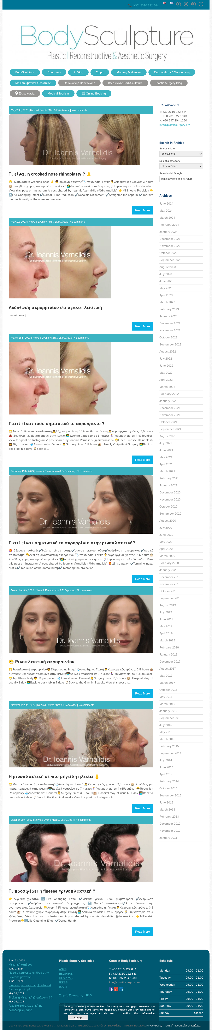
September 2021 (170, 429)
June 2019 (166, 619)
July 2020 (165, 527)
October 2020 (168, 506)
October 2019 (168, 591)
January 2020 (168, 570)
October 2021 (168, 422)
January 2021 (168, 485)
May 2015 (165, 732)
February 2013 (169, 816)
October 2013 (168, 788)
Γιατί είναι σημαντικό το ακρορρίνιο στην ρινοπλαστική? (72, 542)
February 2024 (169, 224)
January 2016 (168, 711)
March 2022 (167, 386)
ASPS (62, 969)
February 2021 (169, 478)
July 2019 (165, 612)
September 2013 (170, 795)
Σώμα (100, 72)
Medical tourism (58, 93)
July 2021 (165, 443)
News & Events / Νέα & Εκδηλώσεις (50, 110)
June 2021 (166, 450)
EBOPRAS (66, 973)
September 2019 (170, 598)
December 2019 (170, 577)
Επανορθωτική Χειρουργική (172, 72)
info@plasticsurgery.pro (174, 124)
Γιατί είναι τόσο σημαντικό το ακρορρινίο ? (56, 423)
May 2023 (165, 288)
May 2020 (165, 541)
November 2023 (170, 245)
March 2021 (167, 471)
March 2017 (167, 682)
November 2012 (170, 830)
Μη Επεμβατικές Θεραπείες (33, 83)
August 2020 (167, 520)
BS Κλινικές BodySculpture (125, 83)
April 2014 (166, 774)
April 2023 (166, 295)
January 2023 (168, 316)
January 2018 (168, 654)
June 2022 (166, 365)
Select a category (169, 161)
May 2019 (165, 626)
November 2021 (170, 415)
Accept (78, 1017)
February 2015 (169, 746)
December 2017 (170, 661)
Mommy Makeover (129, 72)
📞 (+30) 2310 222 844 (143, 5)
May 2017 (165, 675)
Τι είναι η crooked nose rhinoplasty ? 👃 (50, 174)
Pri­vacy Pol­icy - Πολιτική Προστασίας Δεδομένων (173, 1025)
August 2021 (167, 436)
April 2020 (166, 548)
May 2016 (165, 696)
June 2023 (166, 281)
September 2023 (170, 260)
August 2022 (167, 351)
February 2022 (169, 393)
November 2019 (170, 584)
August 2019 (167, 605)
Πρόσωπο (54, 72)
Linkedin (201, 3)
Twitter (186, 3)
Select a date (167, 148)
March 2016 (167, 703)
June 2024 (166, 203)
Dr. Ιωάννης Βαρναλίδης (79, 83)
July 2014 (165, 760)
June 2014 (166, 767)
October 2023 (168, 252)
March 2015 (167, 739)
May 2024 (165, 210)
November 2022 (170, 330)
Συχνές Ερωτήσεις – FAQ (75, 995)
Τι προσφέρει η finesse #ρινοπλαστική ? (52, 891)
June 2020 (166, 534)
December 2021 (170, 408)
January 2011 (168, 837)
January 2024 (168, 231)
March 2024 (167, 217)
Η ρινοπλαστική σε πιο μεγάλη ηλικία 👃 (54, 776)
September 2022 (170, 344)
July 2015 (165, 725)
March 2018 (167, 640)
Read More (142, 210)
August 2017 (167, 668)
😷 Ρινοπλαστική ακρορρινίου (41, 661)
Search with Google (170, 173)
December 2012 (170, 823)
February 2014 (169, 781)
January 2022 (168, 400)
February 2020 (169, 563)
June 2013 (166, 802)
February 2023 (169, 309)
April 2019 (166, 633)
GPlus (193, 3)
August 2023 (167, 267)
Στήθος (78, 72)
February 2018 (169, 647)
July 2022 (165, 358)
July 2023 (165, 274)
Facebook (178, 3)
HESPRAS (65, 978)
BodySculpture (24, 72)
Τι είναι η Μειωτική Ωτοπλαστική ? (31, 997)
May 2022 (165, 372)
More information (144, 1013)
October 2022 (168, 337)
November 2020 (170, 499)
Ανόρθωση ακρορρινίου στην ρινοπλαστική (55, 307)
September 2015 (170, 718)
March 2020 (167, 555)
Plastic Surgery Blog (169, 83)
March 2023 (167, 302)
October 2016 (168, 689)
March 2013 (167, 809)
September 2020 (170, 513)
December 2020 (170, 492)
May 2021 (165, 457)
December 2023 (170, 238)
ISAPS (63, 986)
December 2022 (170, 323)
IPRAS (63, 982)
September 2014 (170, 753)
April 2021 (166, 464)
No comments (79, 110)
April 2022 (166, 379)
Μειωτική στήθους (20, 964)
